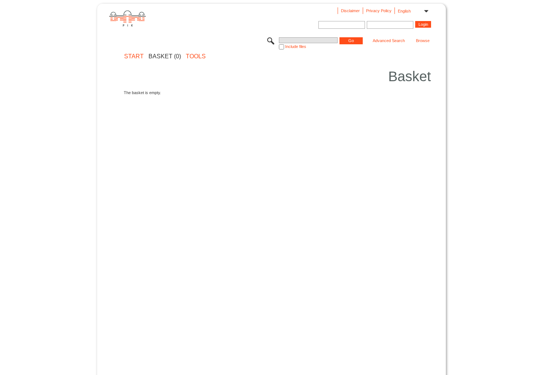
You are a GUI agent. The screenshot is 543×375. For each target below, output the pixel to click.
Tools (196, 56)
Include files (295, 46)
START (134, 56)
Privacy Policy (379, 10)
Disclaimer (350, 10)
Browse (423, 40)
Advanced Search (389, 40)
